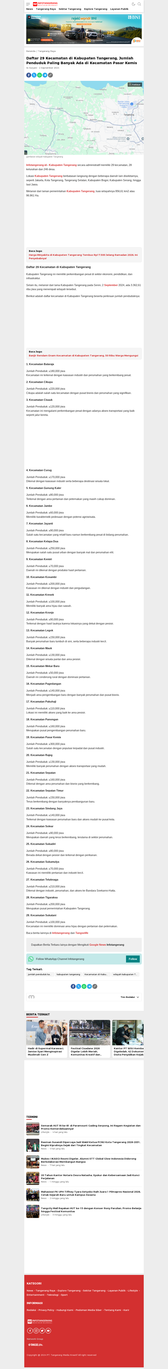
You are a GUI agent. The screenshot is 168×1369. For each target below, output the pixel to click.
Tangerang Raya (47, 51)
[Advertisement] (84, 223)
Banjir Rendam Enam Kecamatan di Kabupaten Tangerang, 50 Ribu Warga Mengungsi (83, 355)
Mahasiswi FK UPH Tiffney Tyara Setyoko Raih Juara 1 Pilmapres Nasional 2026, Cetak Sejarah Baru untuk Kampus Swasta (91, 1193)
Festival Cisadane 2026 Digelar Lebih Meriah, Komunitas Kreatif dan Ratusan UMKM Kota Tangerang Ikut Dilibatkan (87, 1055)
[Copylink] (50, 75)
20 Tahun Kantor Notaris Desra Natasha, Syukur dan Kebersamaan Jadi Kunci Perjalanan (90, 1177)
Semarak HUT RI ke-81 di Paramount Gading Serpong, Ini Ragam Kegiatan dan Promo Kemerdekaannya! (91, 1127)
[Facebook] (28, 75)
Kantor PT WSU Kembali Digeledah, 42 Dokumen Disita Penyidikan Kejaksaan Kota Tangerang (131, 1053)
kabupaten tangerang (68, 974)
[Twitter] (34, 75)
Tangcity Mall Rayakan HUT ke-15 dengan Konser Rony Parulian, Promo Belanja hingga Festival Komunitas (91, 1210)
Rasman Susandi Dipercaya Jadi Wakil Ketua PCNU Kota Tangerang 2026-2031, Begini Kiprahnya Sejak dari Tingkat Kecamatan (90, 1144)
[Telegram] (44, 75)
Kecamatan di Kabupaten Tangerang (97, 974)
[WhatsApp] (39, 75)
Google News (97, 944)
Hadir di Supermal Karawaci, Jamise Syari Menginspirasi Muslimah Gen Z (46, 1051)
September (111, 285)
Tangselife (81, 933)
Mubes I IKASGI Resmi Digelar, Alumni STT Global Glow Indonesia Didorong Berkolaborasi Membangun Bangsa (88, 1160)
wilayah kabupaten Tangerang (126, 974)
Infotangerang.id (36, 165)
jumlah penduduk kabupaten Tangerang (41, 974)
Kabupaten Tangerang (63, 165)
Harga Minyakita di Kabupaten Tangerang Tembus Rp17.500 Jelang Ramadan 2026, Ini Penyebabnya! (83, 256)
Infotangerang (61, 933)
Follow (133, 959)
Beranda (30, 51)
